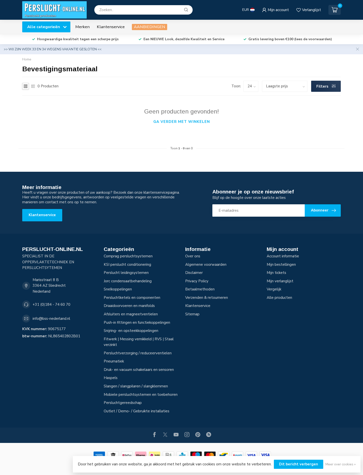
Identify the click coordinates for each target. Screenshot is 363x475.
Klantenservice (111, 27)
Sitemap (192, 314)
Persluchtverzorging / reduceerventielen (138, 353)
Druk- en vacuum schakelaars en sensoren (139, 369)
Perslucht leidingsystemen (126, 272)
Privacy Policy (196, 281)
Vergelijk (274, 289)
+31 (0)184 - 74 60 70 (51, 304)
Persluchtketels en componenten (132, 297)
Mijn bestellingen (281, 264)
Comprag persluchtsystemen (128, 256)
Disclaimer (194, 272)
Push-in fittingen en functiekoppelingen (137, 322)
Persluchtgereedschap (123, 402)
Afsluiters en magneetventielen (131, 314)
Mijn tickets (276, 272)
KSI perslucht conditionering (127, 264)
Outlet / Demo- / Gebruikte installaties (136, 411)
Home (26, 59)
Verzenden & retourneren (206, 297)
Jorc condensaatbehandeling (128, 281)
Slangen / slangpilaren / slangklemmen (136, 386)
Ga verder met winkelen (181, 121)
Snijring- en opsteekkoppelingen (131, 330)
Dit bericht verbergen (298, 464)
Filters (322, 86)
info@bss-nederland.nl (51, 318)
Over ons (192, 256)
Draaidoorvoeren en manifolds (129, 305)
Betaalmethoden (200, 289)
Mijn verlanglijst (280, 281)
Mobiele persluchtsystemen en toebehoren (141, 394)
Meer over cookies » (340, 464)
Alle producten (279, 297)
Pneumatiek (114, 361)
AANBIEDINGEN (149, 27)
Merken (82, 27)
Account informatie (283, 256)
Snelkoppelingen (118, 289)
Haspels (111, 377)
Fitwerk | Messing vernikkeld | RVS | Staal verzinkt (139, 342)
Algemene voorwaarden (205, 264)
